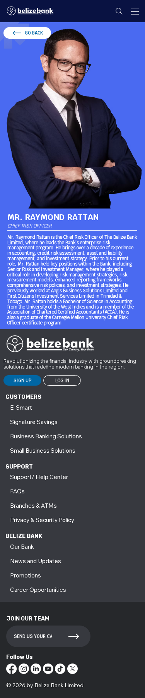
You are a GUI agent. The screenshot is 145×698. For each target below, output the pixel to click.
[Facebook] (11, 669)
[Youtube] (48, 669)
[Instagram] (24, 669)
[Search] (119, 11)
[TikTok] (60, 669)
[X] (72, 669)
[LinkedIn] (36, 669)
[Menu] (135, 11)
